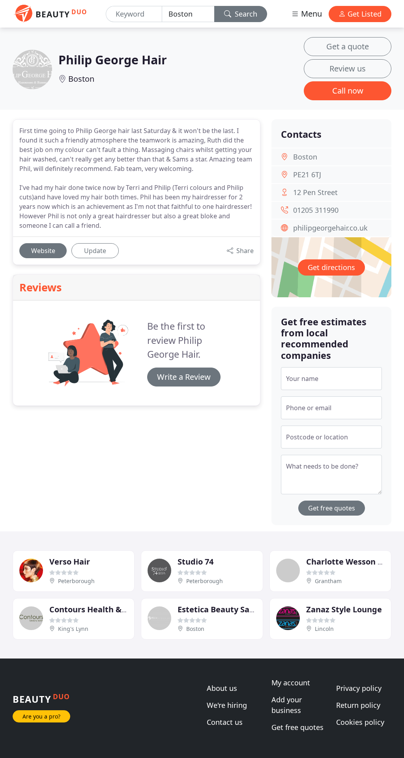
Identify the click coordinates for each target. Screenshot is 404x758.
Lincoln (324, 628)
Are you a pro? (41, 716)
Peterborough (76, 581)
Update (95, 250)
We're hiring (227, 705)
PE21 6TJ (307, 174)
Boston (81, 78)
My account (290, 682)
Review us (347, 68)
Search (245, 14)
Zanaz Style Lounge (344, 609)
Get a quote (347, 46)
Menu (310, 13)
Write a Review (184, 376)
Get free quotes (331, 508)
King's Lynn (73, 628)
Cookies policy (360, 722)
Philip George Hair (112, 59)
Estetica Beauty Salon (220, 609)
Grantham (328, 581)
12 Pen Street (315, 192)
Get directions (331, 267)
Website (43, 250)
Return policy (358, 705)
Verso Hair (69, 561)
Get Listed (364, 14)
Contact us (225, 722)
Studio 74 (195, 561)
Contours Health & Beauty (100, 609)
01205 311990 (316, 210)
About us (222, 688)
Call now (347, 90)
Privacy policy (359, 688)
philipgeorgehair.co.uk (330, 228)
